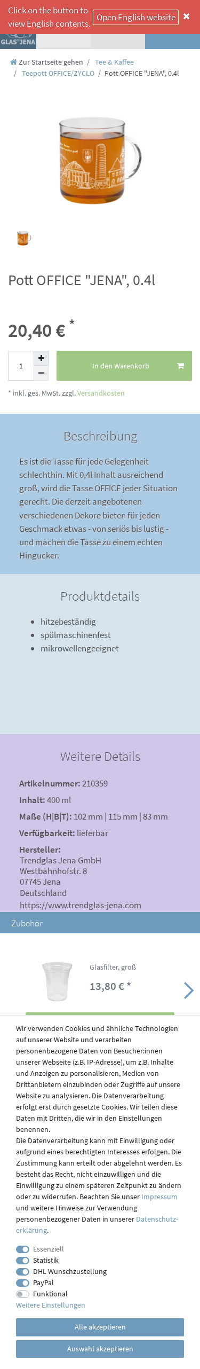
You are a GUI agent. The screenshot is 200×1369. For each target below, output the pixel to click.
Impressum (159, 1196)
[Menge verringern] (41, 373)
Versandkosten (100, 393)
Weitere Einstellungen (50, 1305)
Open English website (136, 17)
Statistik (46, 1260)
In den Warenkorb (120, 366)
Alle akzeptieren (100, 1327)
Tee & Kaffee (113, 62)
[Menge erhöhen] (41, 358)
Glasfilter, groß (113, 967)
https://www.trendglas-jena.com (80, 905)
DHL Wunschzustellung (70, 1271)
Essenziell (48, 1249)
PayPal (43, 1282)
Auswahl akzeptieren (100, 1349)
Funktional (50, 1294)
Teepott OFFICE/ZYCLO (57, 73)
